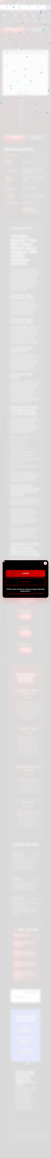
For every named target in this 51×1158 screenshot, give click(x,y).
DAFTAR (25, 582)
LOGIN (25, 573)
